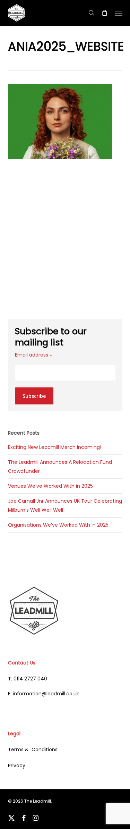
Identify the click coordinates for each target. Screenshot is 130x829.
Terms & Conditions (33, 749)
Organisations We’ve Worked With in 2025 (58, 524)
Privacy (16, 765)
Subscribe (34, 396)
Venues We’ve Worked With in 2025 (50, 486)
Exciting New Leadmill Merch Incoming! (54, 447)
